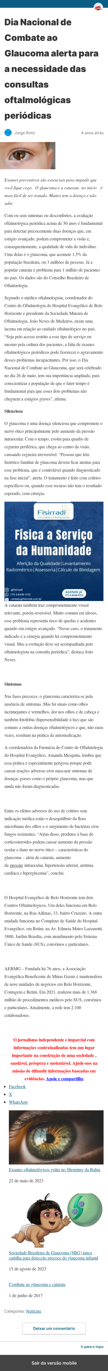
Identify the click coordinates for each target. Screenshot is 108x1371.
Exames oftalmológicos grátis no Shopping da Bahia (54, 1169)
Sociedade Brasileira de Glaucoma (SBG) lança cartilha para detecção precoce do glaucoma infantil (53, 1255)
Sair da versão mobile (54, 1363)
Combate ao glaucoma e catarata (37, 1284)
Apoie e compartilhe (65, 1078)
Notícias (33, 1311)
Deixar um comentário (54, 1328)
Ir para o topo (92, 1347)
